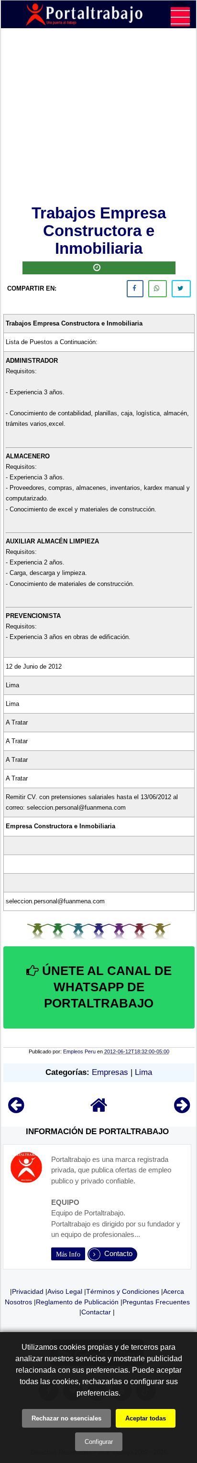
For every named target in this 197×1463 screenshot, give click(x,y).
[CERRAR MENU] (180, 16)
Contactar (96, 1312)
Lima (143, 1072)
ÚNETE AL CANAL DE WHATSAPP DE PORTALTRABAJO (105, 987)
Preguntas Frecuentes (156, 1302)
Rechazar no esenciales (66, 1418)
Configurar (99, 1441)
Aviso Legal (64, 1291)
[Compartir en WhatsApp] (157, 288)
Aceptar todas (145, 1418)
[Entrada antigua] (182, 1109)
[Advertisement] (99, 118)
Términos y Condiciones (122, 1291)
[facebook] (135, 288)
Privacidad (28, 1291)
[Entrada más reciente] (16, 1109)
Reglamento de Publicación (77, 1302)
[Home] (99, 1109)
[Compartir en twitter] (181, 288)
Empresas (110, 1072)
